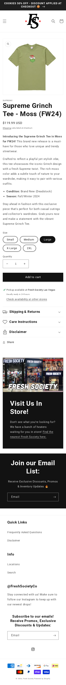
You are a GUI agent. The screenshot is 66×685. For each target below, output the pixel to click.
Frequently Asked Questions (24, 532)
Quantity (7, 256)
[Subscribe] (54, 497)
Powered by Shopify (42, 679)
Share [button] (10, 342)
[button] (5, 21)
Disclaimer (13, 540)
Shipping (7, 128)
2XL (29, 248)
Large (47, 239)
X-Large (12, 248)
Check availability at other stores (26, 299)
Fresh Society (28, 679)
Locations (13, 564)
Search (11, 572)
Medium (29, 239)
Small (10, 239)
